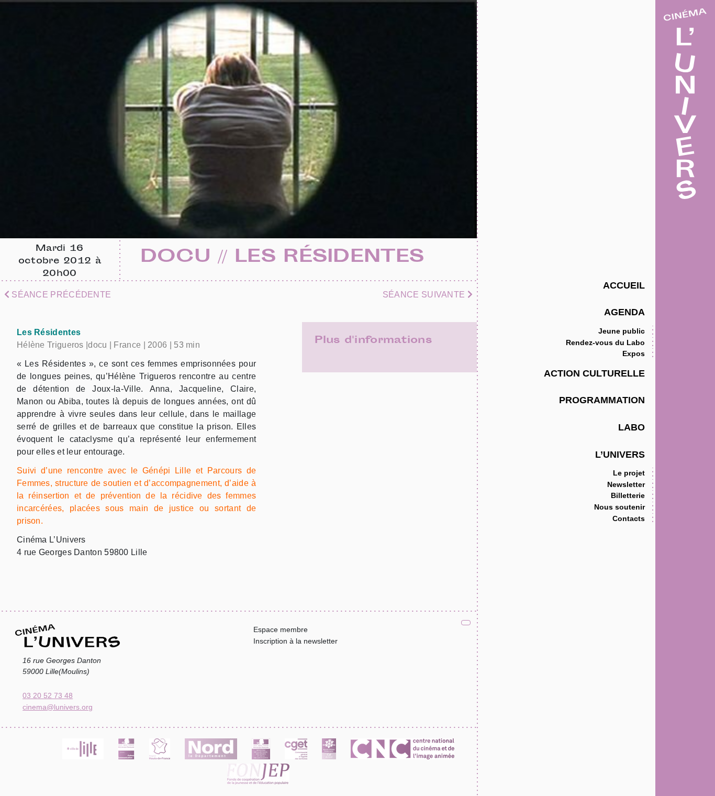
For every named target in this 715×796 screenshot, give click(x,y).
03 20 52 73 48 (48, 695)
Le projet (629, 473)
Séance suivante (425, 294)
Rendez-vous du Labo (605, 342)
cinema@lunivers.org (58, 707)
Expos (633, 353)
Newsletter (626, 484)
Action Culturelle (594, 373)
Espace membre (280, 629)
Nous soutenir (619, 507)
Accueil (624, 285)
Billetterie (628, 495)
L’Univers (620, 454)
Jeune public (621, 331)
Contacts (628, 518)
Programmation (602, 399)
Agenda (624, 311)
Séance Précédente (60, 294)
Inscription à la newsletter (295, 641)
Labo (631, 427)
